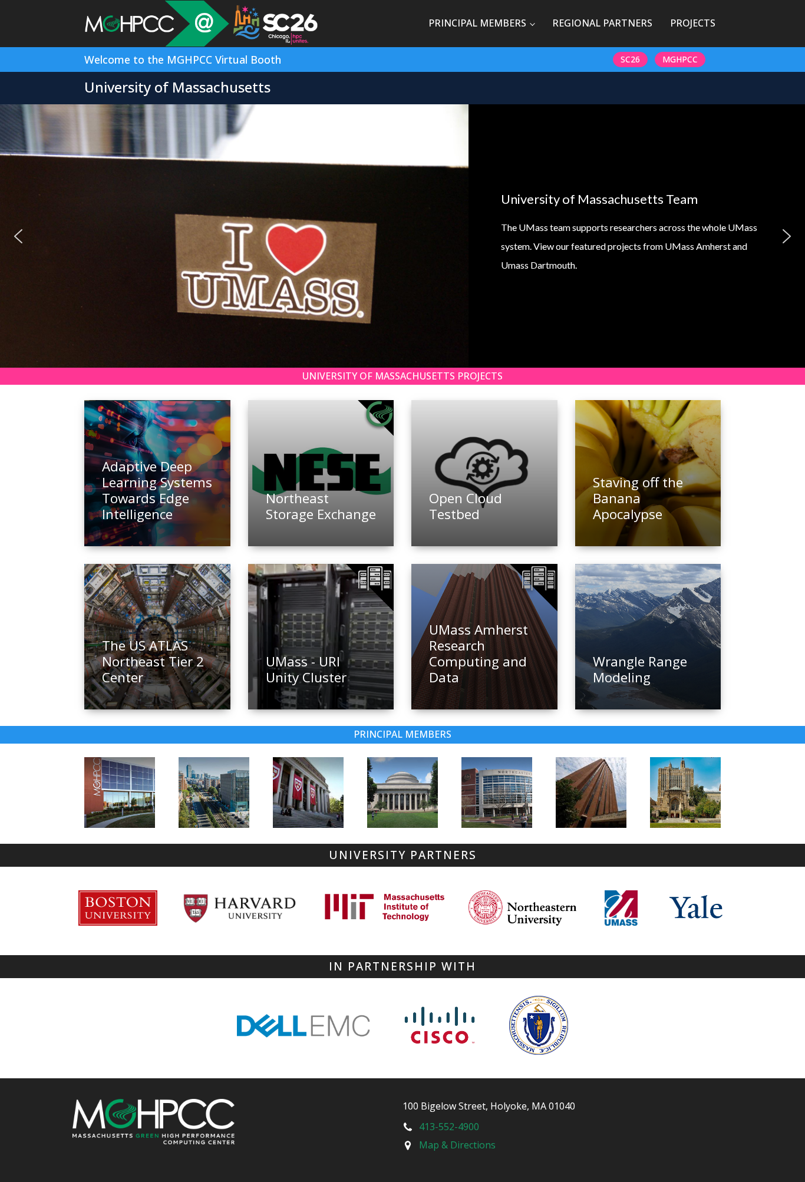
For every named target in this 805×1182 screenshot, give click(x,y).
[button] (18, 236)
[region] (402, 236)
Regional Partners (602, 22)
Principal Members (477, 22)
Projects (692, 22)
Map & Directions (457, 1144)
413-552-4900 (449, 1126)
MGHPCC (680, 59)
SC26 (630, 59)
